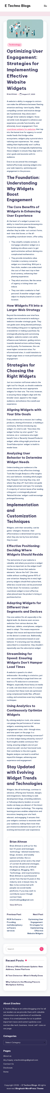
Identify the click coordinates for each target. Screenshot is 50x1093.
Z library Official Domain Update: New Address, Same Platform (24, 968)
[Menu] (45, 5)
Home (5, 1071)
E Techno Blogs (18, 6)
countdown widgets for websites (21, 129)
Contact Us (8, 1064)
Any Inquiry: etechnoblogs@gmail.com (20, 1060)
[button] (16, 905)
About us (7, 1056)
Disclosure (7, 1067)
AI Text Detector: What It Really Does (24, 975)
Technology (14, 45)
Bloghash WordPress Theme (29, 1088)
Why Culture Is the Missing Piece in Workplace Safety (23, 983)
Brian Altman (18, 841)
